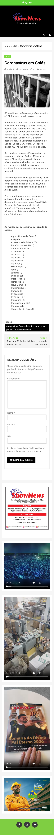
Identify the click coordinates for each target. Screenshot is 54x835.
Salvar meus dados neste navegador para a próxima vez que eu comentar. (25, 449)
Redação (11, 69)
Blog (8, 56)
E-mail (11, 424)
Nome (11, 413)
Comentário (13, 378)
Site (9, 436)
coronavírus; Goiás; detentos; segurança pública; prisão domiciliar (26, 328)
